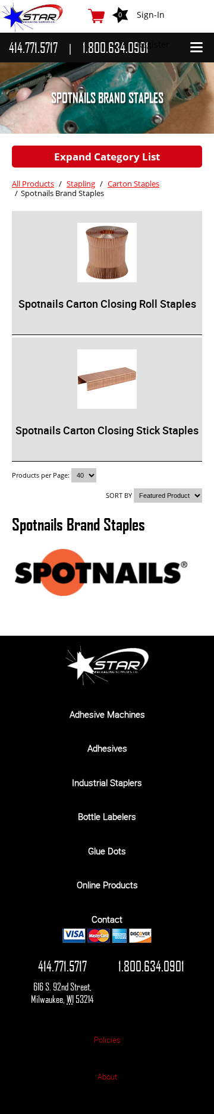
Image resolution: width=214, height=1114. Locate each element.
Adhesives (107, 748)
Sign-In (151, 14)
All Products (33, 183)
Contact (107, 919)
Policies (107, 1039)
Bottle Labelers (107, 816)
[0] (96, 16)
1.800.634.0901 (151, 966)
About (107, 1076)
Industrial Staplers (107, 782)
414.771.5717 (62, 966)
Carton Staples (133, 183)
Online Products (107, 885)
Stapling (81, 183)
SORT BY (119, 495)
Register (153, 44)
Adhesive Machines (107, 714)
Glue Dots (107, 851)
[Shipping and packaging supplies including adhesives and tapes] (107, 682)
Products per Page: (41, 475)
